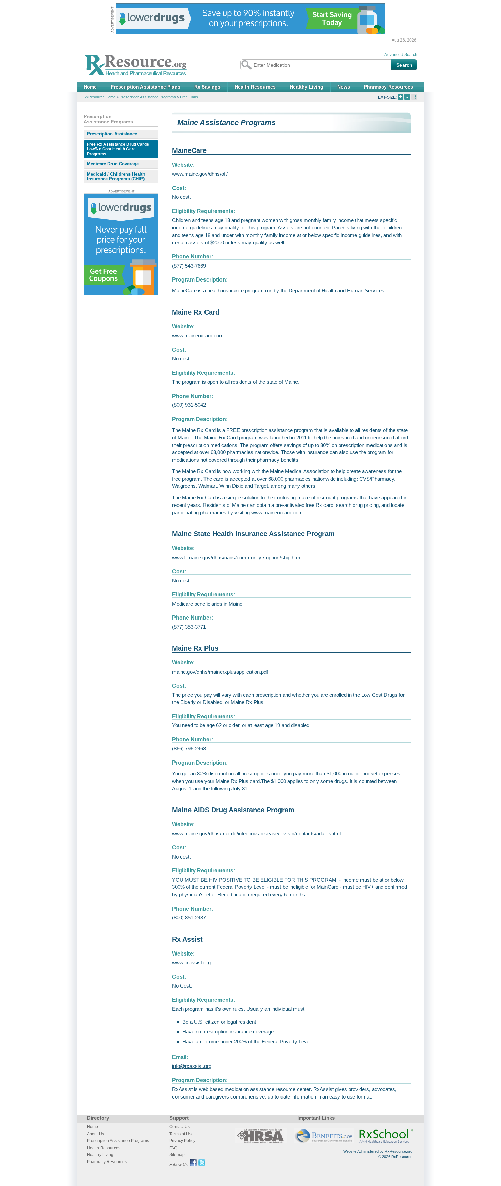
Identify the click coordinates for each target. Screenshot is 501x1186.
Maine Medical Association (299, 471)
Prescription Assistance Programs (148, 97)
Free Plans (189, 97)
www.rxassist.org (191, 962)
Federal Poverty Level (286, 1041)
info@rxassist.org (191, 1066)
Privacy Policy (182, 1140)
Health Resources (255, 87)
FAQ (173, 1147)
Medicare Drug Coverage (113, 163)
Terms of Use (181, 1134)
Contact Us (179, 1126)
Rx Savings (207, 87)
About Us (95, 1134)
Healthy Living (306, 87)
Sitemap (177, 1154)
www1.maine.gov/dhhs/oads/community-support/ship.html (236, 557)
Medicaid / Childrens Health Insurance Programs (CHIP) (116, 176)
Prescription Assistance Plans (145, 87)
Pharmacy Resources (388, 87)
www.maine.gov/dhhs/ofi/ (200, 174)
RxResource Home (100, 97)
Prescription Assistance (112, 134)
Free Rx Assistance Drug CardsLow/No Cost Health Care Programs (118, 149)
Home (90, 87)
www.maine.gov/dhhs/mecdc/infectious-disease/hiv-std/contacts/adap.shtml (256, 833)
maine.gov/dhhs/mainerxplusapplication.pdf (220, 672)
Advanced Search (401, 55)
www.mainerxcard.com (198, 335)
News (343, 87)
